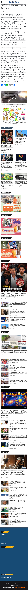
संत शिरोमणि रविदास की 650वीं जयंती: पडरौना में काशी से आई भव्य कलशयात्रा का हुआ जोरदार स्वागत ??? (18, 361)
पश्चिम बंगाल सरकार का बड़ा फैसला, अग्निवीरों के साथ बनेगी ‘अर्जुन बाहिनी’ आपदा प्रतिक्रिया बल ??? (20, 140)
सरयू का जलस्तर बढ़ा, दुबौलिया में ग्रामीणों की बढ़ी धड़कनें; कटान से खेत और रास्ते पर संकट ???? (14, 352)
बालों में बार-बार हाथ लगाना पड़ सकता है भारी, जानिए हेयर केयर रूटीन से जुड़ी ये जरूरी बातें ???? (18, 483)
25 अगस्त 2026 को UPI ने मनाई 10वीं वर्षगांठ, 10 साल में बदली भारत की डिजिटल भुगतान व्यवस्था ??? (18, 319)
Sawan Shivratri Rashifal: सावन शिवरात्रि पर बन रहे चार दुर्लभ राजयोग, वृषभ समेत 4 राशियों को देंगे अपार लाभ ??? (17, 445)
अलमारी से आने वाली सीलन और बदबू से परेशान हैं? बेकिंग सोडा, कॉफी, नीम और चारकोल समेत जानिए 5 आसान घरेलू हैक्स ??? (13, 473)
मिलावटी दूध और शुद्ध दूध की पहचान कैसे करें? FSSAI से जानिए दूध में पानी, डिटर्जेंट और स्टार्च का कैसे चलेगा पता (18, 521)
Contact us (3, 543)
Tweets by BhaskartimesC (6, 577)
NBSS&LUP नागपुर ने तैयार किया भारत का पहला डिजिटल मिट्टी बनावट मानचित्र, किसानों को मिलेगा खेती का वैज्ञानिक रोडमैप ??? (7, 184)
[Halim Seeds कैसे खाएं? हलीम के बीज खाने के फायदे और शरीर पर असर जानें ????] (4, 502)
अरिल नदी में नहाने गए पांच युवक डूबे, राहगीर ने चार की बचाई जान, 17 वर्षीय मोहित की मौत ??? (17, 367)
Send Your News (4, 541)
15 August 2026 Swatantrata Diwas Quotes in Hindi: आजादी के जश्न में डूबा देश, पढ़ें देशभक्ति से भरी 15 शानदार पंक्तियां (18, 380)
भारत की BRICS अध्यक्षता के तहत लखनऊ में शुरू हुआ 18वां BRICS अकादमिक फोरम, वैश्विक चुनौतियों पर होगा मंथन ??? (21, 165)
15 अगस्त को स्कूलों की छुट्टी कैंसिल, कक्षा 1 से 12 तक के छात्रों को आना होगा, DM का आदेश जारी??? (18, 374)
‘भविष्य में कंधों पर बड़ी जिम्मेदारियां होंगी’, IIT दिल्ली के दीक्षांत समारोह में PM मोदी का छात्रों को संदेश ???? (18, 515)
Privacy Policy (4, 536)
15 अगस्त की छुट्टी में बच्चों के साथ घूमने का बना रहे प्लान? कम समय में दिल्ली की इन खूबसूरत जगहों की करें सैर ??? (18, 495)
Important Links (4, 539)
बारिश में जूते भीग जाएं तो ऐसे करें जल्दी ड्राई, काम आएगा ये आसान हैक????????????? (17, 508)
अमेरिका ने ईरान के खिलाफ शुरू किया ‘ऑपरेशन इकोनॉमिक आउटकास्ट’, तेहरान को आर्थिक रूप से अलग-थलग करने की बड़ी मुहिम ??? (7, 166)
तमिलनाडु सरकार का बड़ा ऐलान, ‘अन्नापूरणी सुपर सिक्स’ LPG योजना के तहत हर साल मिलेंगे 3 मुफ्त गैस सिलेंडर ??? (7, 148)
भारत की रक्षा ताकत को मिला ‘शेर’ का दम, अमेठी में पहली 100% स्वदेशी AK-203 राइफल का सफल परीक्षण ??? (21, 183)
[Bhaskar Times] (14, 2)
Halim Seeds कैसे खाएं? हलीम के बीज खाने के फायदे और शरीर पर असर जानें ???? (17, 502)
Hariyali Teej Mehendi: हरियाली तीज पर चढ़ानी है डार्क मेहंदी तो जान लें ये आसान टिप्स (18, 430)
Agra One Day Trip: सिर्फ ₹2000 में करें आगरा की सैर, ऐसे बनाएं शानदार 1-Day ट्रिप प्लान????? (18, 489)
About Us (3, 534)
